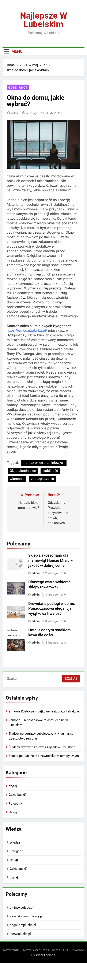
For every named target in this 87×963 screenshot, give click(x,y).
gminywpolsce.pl (21, 908)
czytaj (13, 786)
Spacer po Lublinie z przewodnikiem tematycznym (44, 756)
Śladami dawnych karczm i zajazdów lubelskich (42, 747)
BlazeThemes (45, 955)
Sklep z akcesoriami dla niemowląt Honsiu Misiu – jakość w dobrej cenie (50, 560)
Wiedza (15, 842)
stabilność (50, 471)
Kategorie (16, 851)
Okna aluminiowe (23, 471)
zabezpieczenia (42, 479)
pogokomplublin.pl (23, 925)
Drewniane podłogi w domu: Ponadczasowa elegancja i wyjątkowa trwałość (51, 608)
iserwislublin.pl (20, 934)
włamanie (17, 479)
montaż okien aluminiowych (44, 463)
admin (15, 113)
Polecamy (16, 803)
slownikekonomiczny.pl (26, 916)
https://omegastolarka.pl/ (27, 330)
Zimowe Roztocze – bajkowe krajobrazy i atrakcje (44, 711)
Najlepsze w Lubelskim (43, 20)
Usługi (13, 812)
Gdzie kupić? (17, 87)
